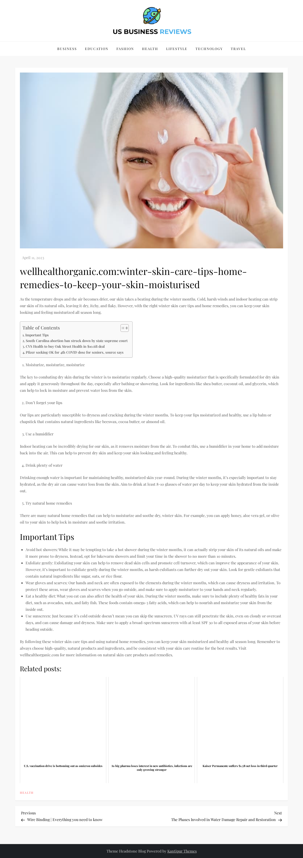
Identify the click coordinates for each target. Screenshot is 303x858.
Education (96, 48)
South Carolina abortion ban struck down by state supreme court (77, 340)
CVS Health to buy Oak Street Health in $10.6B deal (65, 346)
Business (67, 48)
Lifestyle (176, 48)
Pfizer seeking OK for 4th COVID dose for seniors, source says (75, 352)
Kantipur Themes (182, 851)
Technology (209, 48)
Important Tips (37, 335)
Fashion (125, 48)
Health (150, 48)
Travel (238, 48)
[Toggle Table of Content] (122, 328)
